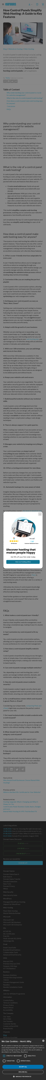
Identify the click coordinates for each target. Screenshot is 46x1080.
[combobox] (43, 1041)
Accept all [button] (23, 1067)
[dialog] (23, 1059)
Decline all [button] (23, 1072)
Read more (24, 1052)
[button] (23, 1076)
